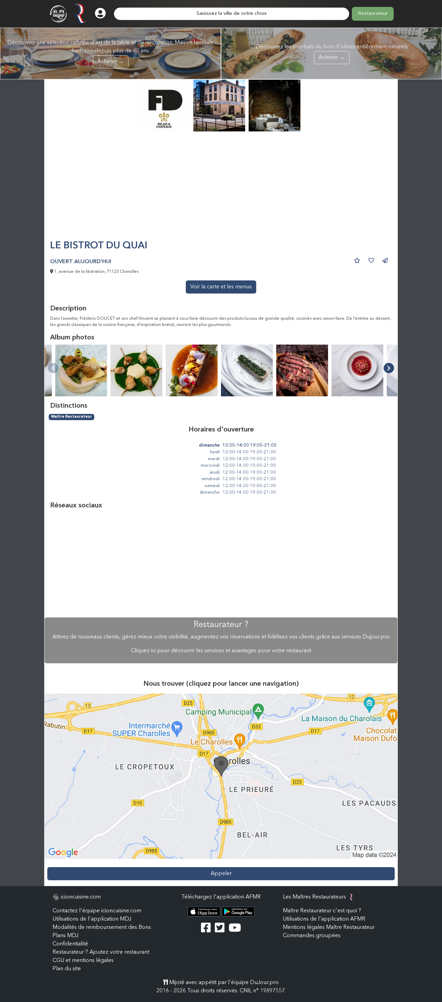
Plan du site (66, 969)
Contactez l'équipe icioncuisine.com (96, 911)
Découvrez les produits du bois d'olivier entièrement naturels (332, 52)
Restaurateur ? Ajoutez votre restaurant (100, 952)
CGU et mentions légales (83, 960)
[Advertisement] (221, 188)
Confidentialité (70, 944)
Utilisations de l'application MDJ (91, 919)
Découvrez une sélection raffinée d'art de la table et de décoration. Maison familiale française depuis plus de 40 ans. (110, 52)
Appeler (221, 873)
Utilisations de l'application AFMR (324, 919)
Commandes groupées (311, 936)
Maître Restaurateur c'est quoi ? (322, 911)
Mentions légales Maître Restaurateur (329, 927)
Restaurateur (373, 13)
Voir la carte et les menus (221, 287)
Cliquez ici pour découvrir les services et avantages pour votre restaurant (221, 651)
